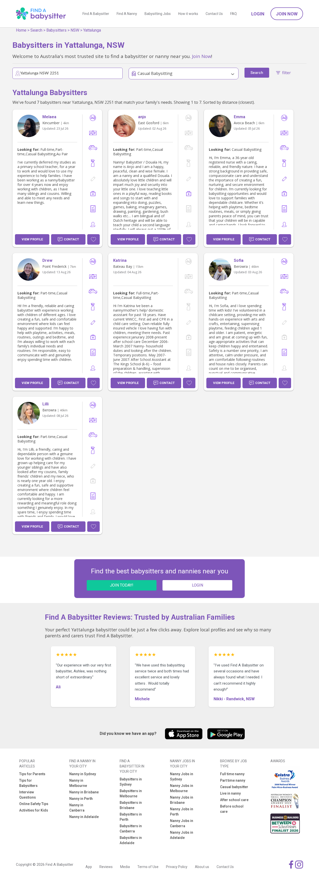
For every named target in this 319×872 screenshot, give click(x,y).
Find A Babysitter (95, 14)
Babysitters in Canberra (131, 828)
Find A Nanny (127, 14)
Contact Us (214, 14)
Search (36, 30)
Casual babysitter (234, 787)
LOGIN (197, 585)
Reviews (106, 867)
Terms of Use (148, 867)
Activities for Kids (33, 810)
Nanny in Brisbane (84, 792)
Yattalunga (92, 30)
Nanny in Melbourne (78, 783)
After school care (234, 800)
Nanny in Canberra (76, 807)
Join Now (287, 13)
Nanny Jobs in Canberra (181, 823)
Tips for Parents (32, 774)
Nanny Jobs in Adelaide (181, 835)
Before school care (231, 809)
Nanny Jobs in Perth (181, 811)
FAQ (233, 14)
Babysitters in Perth (131, 816)
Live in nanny (230, 793)
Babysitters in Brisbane (131, 805)
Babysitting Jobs (158, 14)
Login (257, 13)
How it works (188, 14)
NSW (75, 30)
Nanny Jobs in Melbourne (181, 788)
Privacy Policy (176, 867)
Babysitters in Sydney (131, 781)
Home (21, 30)
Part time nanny (232, 780)
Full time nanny (232, 774)
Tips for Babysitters (28, 783)
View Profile (32, 239)
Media (125, 867)
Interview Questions (27, 794)
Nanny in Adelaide (84, 817)
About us (202, 867)
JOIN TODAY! (121, 585)
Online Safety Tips (33, 804)
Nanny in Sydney (82, 774)
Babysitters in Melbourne (131, 793)
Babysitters (56, 30)
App (88, 867)
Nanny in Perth (81, 799)
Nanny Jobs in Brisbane (181, 800)
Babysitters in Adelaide (131, 840)
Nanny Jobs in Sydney (181, 776)
